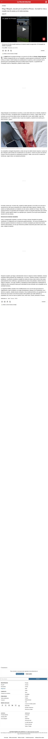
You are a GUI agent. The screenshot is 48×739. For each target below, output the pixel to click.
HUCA (25, 154)
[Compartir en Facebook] (8, 51)
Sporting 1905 (4, 716)
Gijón (26, 688)
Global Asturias (28, 699)
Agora (26, 716)
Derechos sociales (29, 709)
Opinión (26, 696)
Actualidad (27, 694)
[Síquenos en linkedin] (12, 705)
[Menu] (1, 2)
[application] (24, 29)
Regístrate (3, 688)
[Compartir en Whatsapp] (3, 51)
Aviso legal (6, 737)
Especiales (27, 705)
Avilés (26, 690)
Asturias (26, 684)
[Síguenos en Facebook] (2, 705)
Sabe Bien (27, 718)
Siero (26, 692)
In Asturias (27, 714)
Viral (26, 701)
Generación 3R (28, 720)
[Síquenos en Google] (19, 705)
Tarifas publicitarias (5, 698)
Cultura (26, 698)
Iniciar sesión (29, 673)
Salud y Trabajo (28, 726)
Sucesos (12, 298)
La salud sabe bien (29, 722)
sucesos (3, 210)
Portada (26, 682)
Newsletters (3, 686)
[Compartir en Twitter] (11, 51)
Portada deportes (4, 714)
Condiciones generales (30, 737)
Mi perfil (2, 684)
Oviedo (26, 686)
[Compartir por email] (6, 51)
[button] (24, 29)
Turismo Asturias (28, 724)
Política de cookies (21, 737)
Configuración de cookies (39, 737)
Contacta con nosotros (5, 693)
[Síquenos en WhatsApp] (15, 705)
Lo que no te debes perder (30, 703)
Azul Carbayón (4, 718)
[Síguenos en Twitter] (5, 705)
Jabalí (9, 298)
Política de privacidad (13, 737)
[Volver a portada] (24, 2)
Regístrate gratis (20, 673)
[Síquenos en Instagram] (9, 705)
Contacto (3, 700)
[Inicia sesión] (46, 2)
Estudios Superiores (29, 707)
